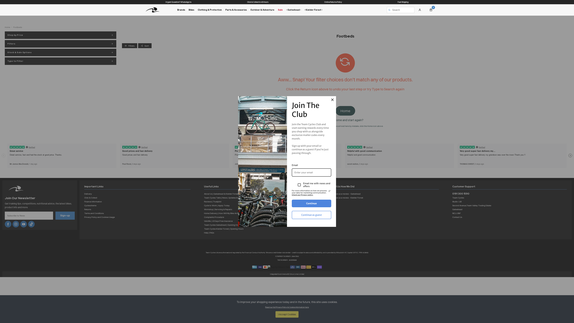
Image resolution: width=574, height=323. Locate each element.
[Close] (332, 99)
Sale (280, 10)
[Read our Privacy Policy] (329, 191)
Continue (311, 203)
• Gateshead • (293, 10)
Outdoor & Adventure (262, 10)
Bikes (191, 10)
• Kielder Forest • (313, 10)
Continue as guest (311, 214)
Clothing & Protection (210, 10)
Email (295, 165)
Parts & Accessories (236, 10)
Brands (181, 10)
